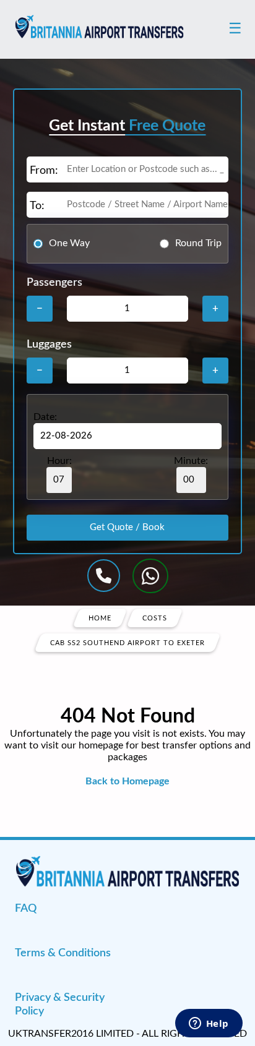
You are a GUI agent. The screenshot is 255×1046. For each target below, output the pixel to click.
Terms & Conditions (63, 953)
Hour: (59, 461)
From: (44, 170)
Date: (45, 417)
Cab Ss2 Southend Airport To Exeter (127, 642)
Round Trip (198, 243)
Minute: (191, 461)
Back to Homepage (127, 781)
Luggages (49, 344)
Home (100, 617)
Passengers (54, 282)
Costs (154, 617)
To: (37, 206)
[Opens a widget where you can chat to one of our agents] (209, 1024)
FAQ (26, 908)
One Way (69, 243)
